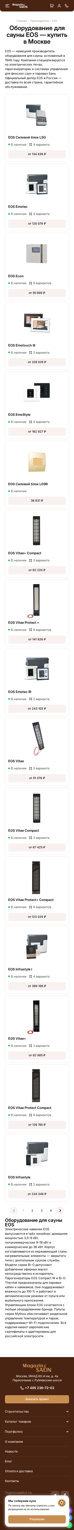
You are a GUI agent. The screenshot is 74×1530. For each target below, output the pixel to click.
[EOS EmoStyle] (37, 405)
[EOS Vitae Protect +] (37, 613)
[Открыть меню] (7, 5)
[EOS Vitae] (37, 751)
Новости (11, 1451)
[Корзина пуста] (51, 6)
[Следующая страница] (60, 1210)
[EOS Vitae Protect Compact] (37, 1098)
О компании (14, 1442)
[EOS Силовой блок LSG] (37, 128)
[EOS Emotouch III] (37, 336)
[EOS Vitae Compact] (37, 821)
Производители (39, 21)
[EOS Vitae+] (37, 1029)
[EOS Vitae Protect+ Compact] (37, 890)
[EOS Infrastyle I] (37, 960)
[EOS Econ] (37, 266)
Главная (22, 21)
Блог (8, 1461)
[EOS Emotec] (37, 197)
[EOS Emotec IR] (37, 682)
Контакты (12, 1481)
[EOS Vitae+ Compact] (37, 543)
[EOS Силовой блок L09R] (37, 474)
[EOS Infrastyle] (37, 1168)
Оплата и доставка (19, 1471)
